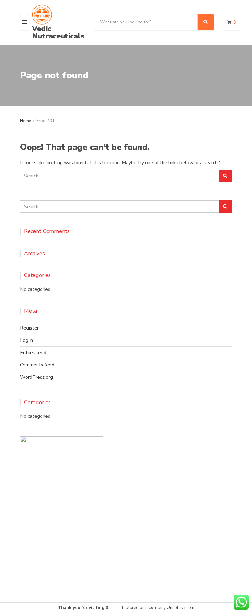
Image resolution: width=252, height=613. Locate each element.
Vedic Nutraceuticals (58, 32)
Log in (26, 340)
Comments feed (37, 365)
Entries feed (33, 352)
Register (29, 328)
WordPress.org (36, 377)
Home (25, 121)
